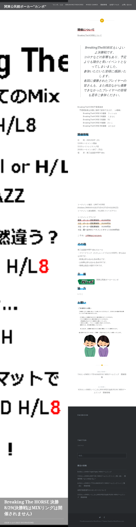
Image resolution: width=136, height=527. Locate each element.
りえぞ (12, 523)
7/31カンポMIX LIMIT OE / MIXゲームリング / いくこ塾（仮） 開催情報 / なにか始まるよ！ (101, 477)
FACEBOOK (82, 415)
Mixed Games (92, 5)
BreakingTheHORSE (75, 5)
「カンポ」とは (57, 5)
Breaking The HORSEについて (90, 35)
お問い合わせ (127, 5)
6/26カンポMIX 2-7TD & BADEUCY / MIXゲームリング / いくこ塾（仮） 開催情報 (101, 484)
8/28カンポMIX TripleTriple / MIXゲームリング (94, 472)
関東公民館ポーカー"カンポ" (25, 6)
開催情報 (104, 5)
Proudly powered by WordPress (90, 521)
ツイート (80, 445)
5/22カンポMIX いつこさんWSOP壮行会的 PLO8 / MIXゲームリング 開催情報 (101, 496)
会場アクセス (114, 5)
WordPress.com (118, 521)
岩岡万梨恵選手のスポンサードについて (91, 490)
